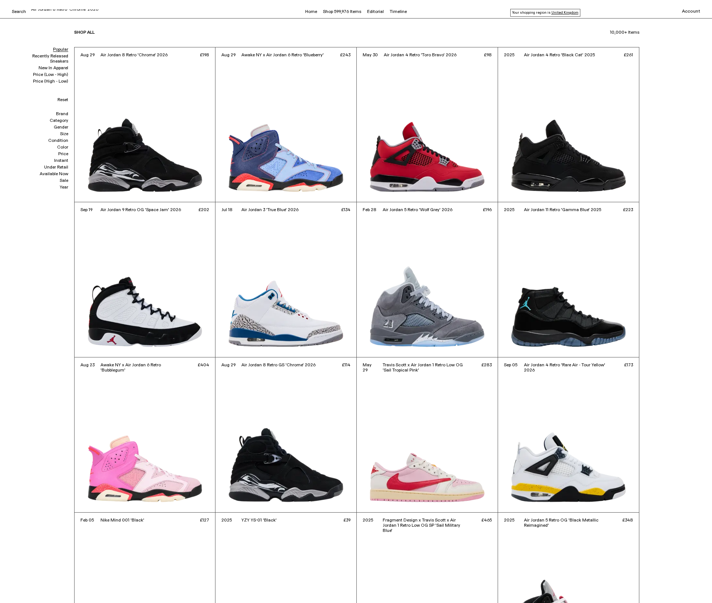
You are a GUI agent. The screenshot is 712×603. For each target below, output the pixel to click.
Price (63, 154)
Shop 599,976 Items (342, 12)
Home (311, 12)
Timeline (398, 12)
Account (691, 11)
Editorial (375, 12)
